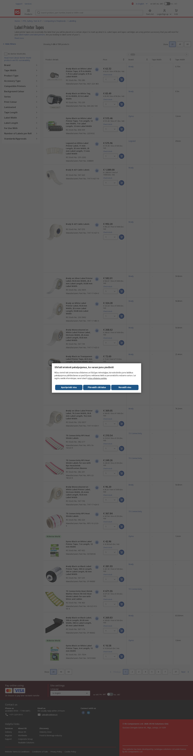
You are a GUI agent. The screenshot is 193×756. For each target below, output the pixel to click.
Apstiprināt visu (69, 387)
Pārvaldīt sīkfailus (97, 387)
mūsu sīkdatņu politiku (97, 378)
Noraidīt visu (125, 387)
